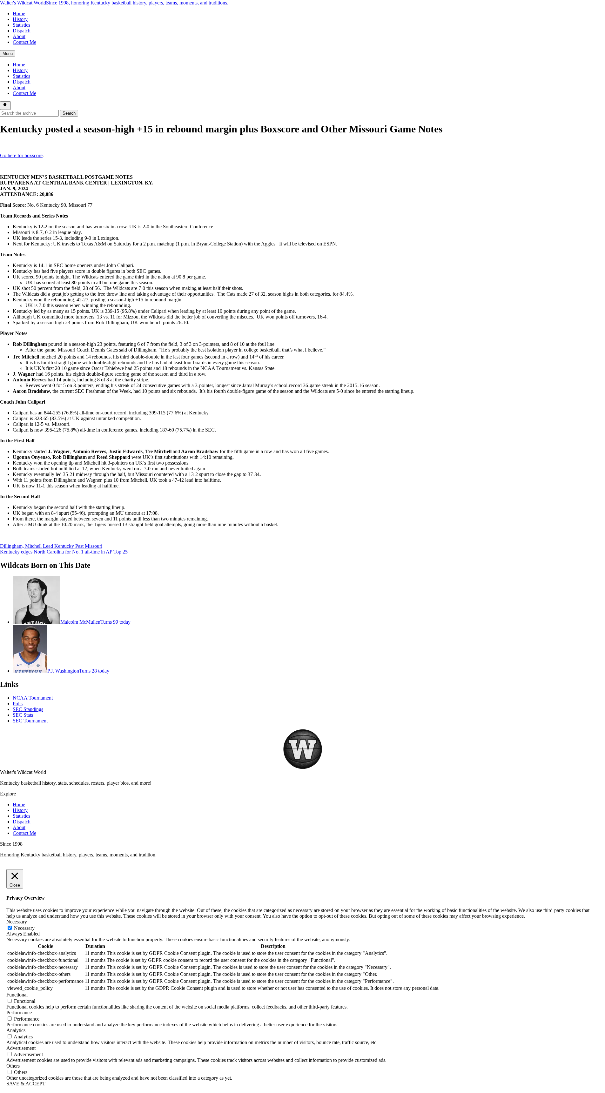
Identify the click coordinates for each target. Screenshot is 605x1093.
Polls (18, 703)
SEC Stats (23, 715)
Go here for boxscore (21, 155)
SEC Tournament (30, 720)
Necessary (24, 928)
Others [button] (13, 1066)
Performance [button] (19, 1012)
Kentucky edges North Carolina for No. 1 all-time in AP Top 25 (64, 551)
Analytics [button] (15, 1030)
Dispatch (21, 30)
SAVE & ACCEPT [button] (25, 1083)
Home (19, 13)
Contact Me (24, 42)
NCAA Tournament (33, 698)
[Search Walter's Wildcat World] (5, 105)
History (20, 19)
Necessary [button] (16, 921)
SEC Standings (28, 709)
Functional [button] (17, 994)
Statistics (21, 25)
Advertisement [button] (21, 1048)
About (19, 36)
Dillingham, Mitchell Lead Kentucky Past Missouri (51, 546)
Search (69, 113)
